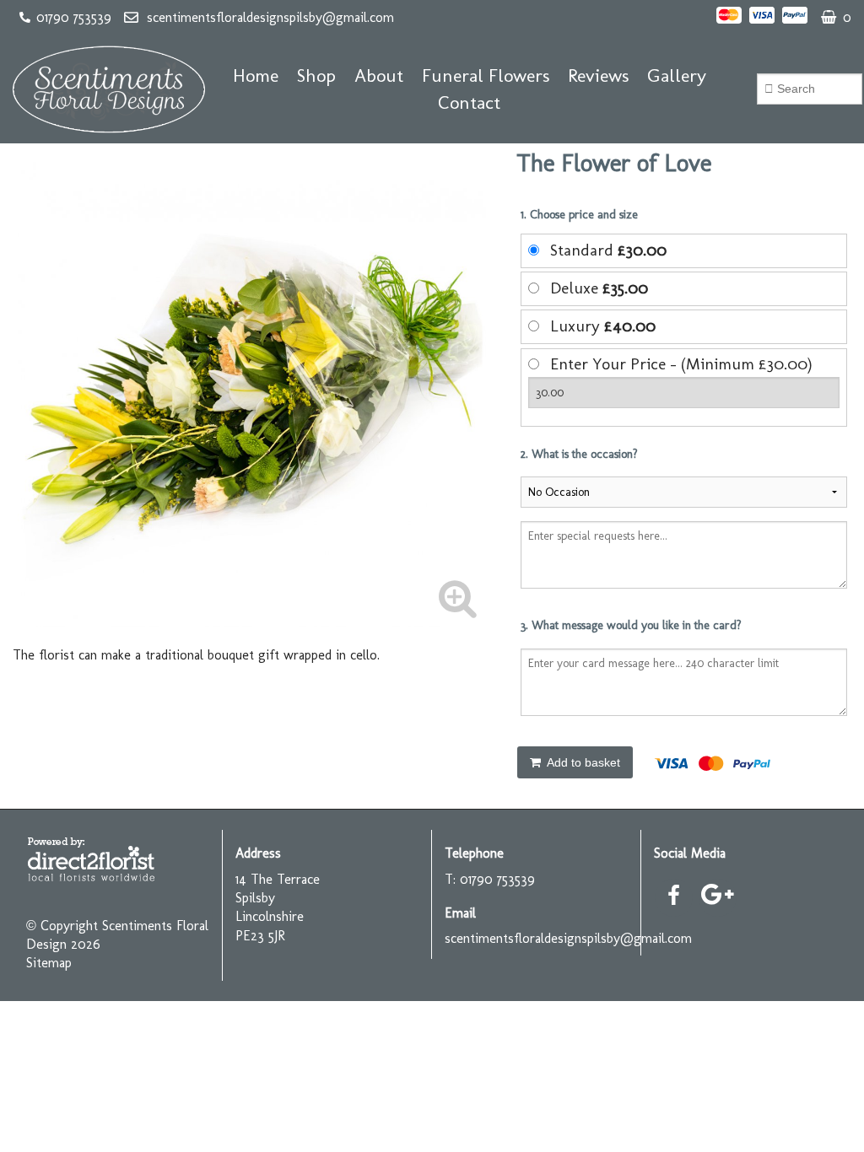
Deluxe (599, 288)
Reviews (598, 75)
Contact (469, 102)
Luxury (603, 326)
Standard (608, 250)
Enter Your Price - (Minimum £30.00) (681, 364)
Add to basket (582, 762)
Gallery (676, 75)
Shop (316, 75)
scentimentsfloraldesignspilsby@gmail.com (270, 17)
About (378, 75)
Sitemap (49, 963)
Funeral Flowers (485, 75)
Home (255, 75)
